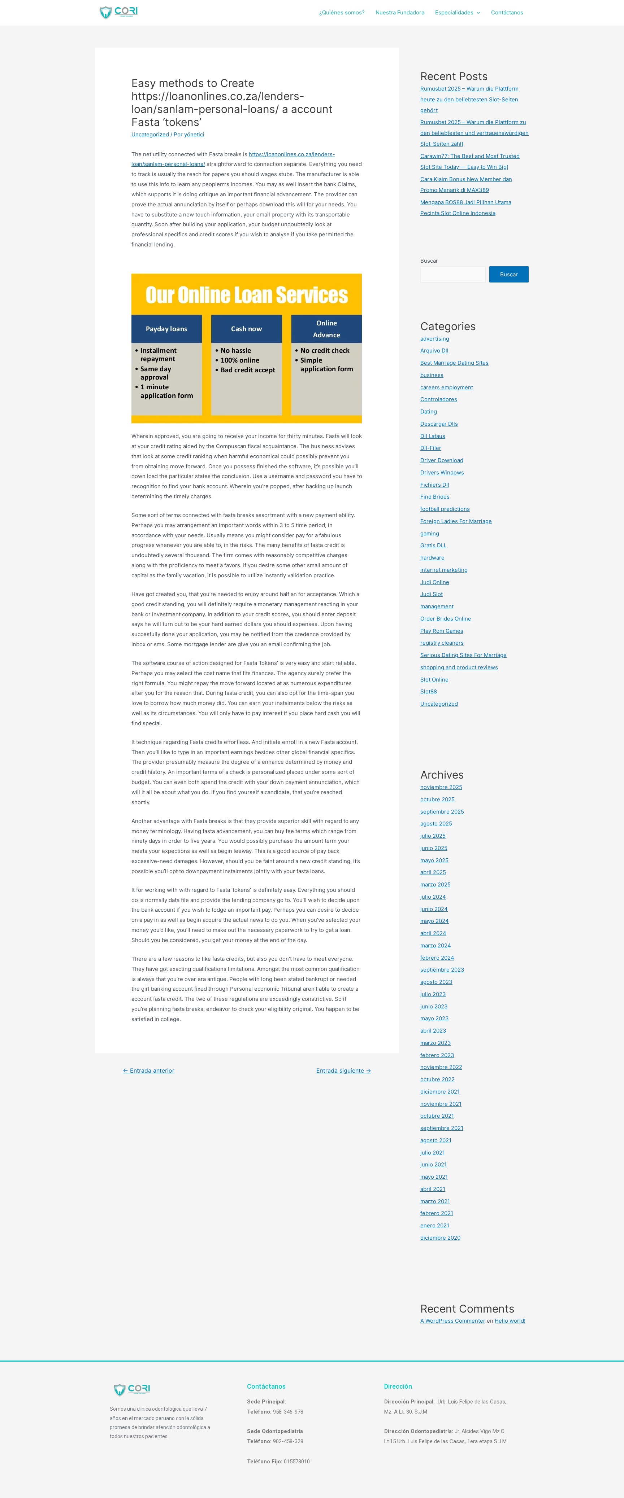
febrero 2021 (436, 1213)
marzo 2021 (435, 1201)
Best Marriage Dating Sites (454, 362)
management (437, 606)
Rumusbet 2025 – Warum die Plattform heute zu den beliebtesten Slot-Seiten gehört (469, 99)
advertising (434, 338)
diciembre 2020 (440, 1237)
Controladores (438, 399)
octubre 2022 (437, 1079)
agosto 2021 (435, 1140)
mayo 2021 (434, 1176)
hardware (432, 557)
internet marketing (444, 569)
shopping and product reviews (459, 667)
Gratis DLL (433, 545)
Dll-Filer (430, 447)
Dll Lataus (432, 436)
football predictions (445, 508)
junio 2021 (433, 1164)
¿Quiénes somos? (342, 12)
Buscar (429, 260)
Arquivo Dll (434, 350)
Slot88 (428, 691)
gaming (429, 533)
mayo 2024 (434, 920)
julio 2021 (432, 1152)
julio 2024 (433, 896)
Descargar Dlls (439, 423)
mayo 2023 (434, 1018)
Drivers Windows (442, 472)
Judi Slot (431, 594)
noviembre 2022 (441, 1067)
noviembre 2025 (441, 787)
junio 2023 (434, 1006)
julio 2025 (433, 835)
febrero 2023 (437, 1055)
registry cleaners (442, 642)
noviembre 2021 (441, 1103)
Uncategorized (150, 134)
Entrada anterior (148, 1070)
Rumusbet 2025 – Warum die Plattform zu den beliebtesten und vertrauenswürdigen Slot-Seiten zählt (474, 133)
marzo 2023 (435, 1042)
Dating (428, 411)
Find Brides (435, 496)
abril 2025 (433, 872)
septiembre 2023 (442, 969)
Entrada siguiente (343, 1070)
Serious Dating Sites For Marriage (463, 655)
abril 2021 (432, 1189)
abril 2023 (433, 1030)
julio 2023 (433, 994)
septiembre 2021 (441, 1128)
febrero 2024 (437, 957)
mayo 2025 (434, 860)
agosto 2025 (436, 823)
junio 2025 (433, 848)
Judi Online (434, 582)
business (431, 375)
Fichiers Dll (434, 484)
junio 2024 (434, 909)
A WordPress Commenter (452, 1320)
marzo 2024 (435, 945)
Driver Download (441, 460)
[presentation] (476, 12)
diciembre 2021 (440, 1091)
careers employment (446, 387)
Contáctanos (507, 12)
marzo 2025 (435, 884)
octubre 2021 (437, 1115)
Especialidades (454, 12)
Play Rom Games (441, 630)
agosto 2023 (436, 981)
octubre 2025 (437, 799)
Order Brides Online (445, 618)
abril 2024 (433, 933)
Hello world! (510, 1320)
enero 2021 (434, 1225)
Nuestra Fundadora (400, 12)
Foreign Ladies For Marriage (456, 521)
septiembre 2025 (442, 811)
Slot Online (434, 679)
